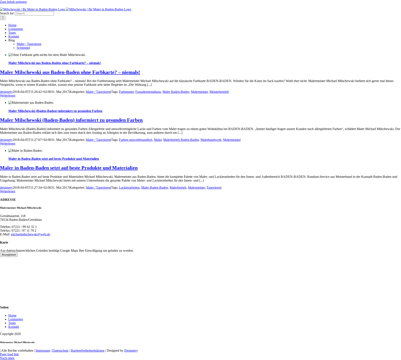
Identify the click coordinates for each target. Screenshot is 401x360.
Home (12, 315)
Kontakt (13, 326)
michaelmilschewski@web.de (68, 5)
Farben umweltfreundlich (135, 139)
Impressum (43, 350)
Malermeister (199, 91)
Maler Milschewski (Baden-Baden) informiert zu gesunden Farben (55, 111)
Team (12, 323)
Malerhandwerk (210, 139)
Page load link (9, 354)
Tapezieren (214, 187)
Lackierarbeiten (129, 187)
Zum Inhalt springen (13, 2)
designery (6, 91)
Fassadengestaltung (148, 91)
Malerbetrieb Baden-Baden (181, 139)
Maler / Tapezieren (98, 91)
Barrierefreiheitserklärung (87, 350)
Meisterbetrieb (218, 91)
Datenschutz (60, 350)
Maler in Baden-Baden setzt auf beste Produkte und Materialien (53, 158)
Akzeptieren (9, 254)
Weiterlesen (7, 95)
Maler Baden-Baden (175, 91)
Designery (131, 350)
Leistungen (15, 319)
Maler (157, 139)
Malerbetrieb (178, 187)
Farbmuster (126, 91)
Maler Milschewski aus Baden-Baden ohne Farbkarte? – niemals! (54, 63)
